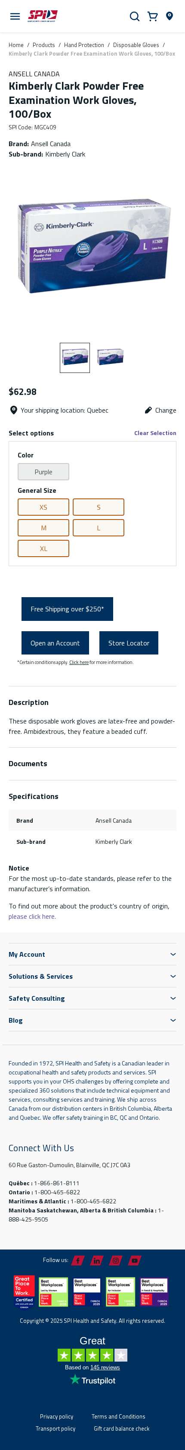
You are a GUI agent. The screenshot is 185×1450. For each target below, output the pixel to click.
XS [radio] (43, 507)
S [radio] (99, 507)
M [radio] (43, 528)
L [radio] (98, 528)
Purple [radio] (43, 472)
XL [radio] (43, 548)
